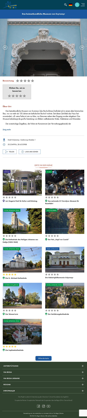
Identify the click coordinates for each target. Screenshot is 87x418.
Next (82, 47)
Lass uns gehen (31, 152)
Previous (5, 47)
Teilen (11, 152)
